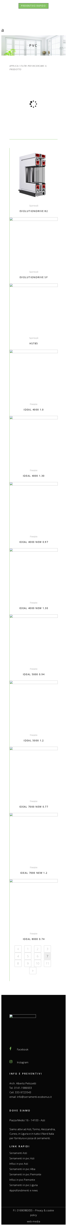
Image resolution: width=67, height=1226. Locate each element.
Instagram (23, 1062)
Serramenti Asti (18, 1153)
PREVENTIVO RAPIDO (33, 5)
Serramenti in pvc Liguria (23, 1185)
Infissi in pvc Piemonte (22, 1180)
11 (47, 963)
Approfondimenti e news (23, 1190)
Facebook (22, 1049)
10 (37, 963)
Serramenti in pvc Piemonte (25, 1174)
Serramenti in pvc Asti (22, 1158)
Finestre (33, 404)
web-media (33, 1221)
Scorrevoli (33, 205)
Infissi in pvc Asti (18, 1164)
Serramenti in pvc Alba (22, 1169)
